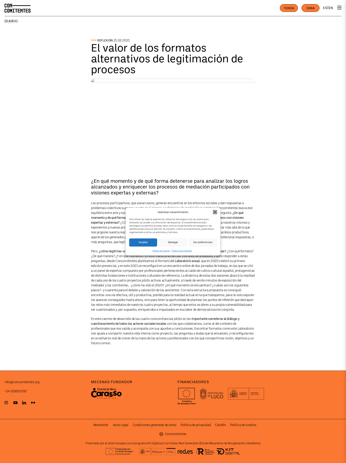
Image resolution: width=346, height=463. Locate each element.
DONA (311, 8)
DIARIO (11, 21)
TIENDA (289, 8)
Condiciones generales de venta (154, 425)
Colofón (220, 425)
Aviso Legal (120, 425)
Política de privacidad (182, 250)
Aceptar (143, 242)
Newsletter (100, 425)
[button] (215, 212)
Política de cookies (161, 250)
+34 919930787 (16, 391)
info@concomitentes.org (22, 382)
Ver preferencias (202, 242)
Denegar (173, 242)
